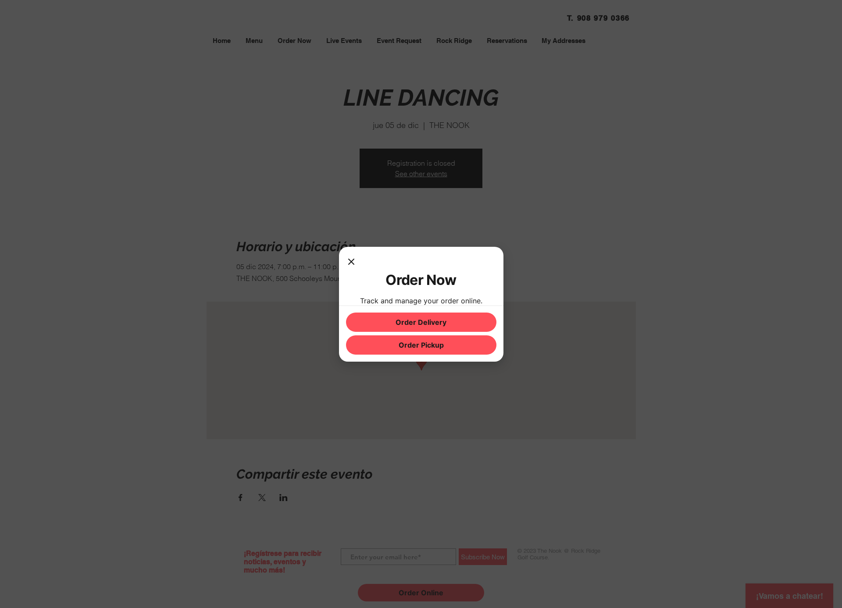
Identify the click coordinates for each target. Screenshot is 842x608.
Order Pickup (421, 345)
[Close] (351, 262)
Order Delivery (421, 322)
